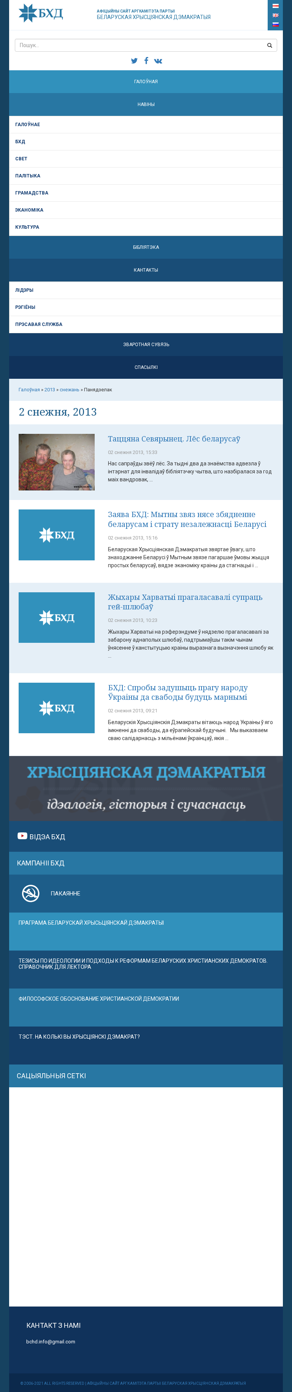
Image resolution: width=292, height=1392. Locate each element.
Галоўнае (27, 124)
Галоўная (146, 81)
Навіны (146, 104)
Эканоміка (29, 210)
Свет (21, 158)
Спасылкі (146, 367)
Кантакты (146, 270)
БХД (20, 141)
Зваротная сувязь (146, 344)
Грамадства (31, 193)
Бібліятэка (146, 247)
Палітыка (27, 176)
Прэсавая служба (38, 324)
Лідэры (24, 290)
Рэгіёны (25, 307)
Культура (27, 227)
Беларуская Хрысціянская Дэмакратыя (154, 14)
